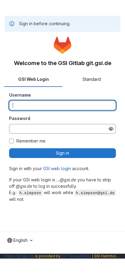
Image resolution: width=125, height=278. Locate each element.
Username (20, 95)
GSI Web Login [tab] (33, 79)
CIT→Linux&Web (76, 256)
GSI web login (57, 168)
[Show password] (111, 129)
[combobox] (20, 240)
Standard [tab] (92, 79)
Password (19, 118)
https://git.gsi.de (19, 256)
